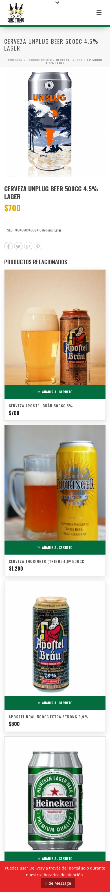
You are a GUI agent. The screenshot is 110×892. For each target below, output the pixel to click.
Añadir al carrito (57, 391)
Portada (15, 60)
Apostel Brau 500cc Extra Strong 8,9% (49, 716)
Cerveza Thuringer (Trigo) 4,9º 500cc (46, 561)
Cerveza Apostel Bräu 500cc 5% (41, 405)
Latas (57, 230)
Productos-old (39, 60)
